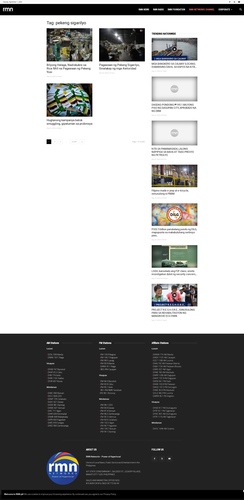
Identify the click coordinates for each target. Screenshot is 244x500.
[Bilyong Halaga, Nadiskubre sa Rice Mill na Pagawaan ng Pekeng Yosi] (69, 44)
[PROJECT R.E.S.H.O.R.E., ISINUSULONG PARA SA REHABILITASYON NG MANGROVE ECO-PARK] (174, 295)
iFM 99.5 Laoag (107, 360)
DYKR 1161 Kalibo (56, 378)
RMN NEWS (144, 9)
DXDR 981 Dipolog (56, 405)
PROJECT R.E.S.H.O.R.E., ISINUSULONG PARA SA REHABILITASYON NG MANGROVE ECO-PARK (173, 312)
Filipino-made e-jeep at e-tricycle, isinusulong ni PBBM (170, 192)
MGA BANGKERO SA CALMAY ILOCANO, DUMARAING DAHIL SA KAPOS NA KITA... (174, 65)
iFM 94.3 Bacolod (108, 381)
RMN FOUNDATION (176, 9)
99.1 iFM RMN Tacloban (111, 390)
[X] (234, 2)
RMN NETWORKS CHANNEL (201, 9)
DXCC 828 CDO (55, 396)
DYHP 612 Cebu (55, 372)
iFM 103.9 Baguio (108, 354)
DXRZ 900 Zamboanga (58, 425)
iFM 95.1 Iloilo (106, 387)
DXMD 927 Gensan (56, 408)
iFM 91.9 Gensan (107, 410)
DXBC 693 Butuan (56, 393)
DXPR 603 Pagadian (57, 419)
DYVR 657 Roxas (55, 381)
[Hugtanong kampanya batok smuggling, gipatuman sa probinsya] (69, 100)
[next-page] (82, 141)
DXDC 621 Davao (55, 402)
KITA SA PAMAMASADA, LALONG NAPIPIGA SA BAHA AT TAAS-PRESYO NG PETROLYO (173, 151)
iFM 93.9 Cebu (106, 384)
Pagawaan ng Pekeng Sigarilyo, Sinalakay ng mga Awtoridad (119, 66)
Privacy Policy (110, 494)
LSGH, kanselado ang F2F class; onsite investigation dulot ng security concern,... (174, 273)
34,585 (74, 141)
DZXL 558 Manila (55, 354)
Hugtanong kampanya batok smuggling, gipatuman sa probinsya (69, 121)
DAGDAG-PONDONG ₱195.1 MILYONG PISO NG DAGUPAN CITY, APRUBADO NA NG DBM (174, 107)
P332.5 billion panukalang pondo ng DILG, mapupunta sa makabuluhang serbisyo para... (174, 232)
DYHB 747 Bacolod (56, 369)
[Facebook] (230, 2)
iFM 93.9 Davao (107, 408)
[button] (240, 9)
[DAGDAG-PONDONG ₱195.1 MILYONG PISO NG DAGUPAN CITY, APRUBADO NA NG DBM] (174, 89)
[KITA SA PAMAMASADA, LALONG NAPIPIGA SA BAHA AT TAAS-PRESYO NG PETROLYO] (174, 133)
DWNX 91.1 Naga (108, 366)
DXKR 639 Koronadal (57, 413)
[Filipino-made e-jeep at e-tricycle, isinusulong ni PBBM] (174, 176)
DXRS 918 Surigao (56, 422)
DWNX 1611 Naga (56, 357)
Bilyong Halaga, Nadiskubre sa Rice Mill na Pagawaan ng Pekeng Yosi (69, 68)
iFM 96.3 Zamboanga (110, 413)
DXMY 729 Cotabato (57, 399)
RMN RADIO (158, 9)
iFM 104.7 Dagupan (109, 357)
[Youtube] (239, 2)
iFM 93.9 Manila (107, 363)
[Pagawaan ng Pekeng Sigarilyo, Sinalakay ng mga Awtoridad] (122, 44)
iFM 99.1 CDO (106, 405)
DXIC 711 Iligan (54, 410)
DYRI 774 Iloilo (54, 375)
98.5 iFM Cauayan (108, 369)
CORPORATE (224, 9)
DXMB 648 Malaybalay (58, 416)
